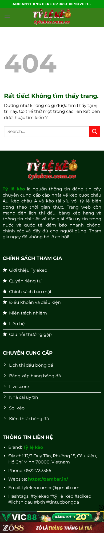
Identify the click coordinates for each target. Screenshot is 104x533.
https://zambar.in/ (48, 479)
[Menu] (7, 17)
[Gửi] (94, 131)
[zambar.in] (52, 17)
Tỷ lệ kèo (14, 188)
